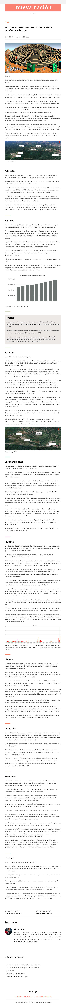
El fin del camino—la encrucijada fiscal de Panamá (22, 968)
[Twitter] (33, 992)
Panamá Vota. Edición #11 (44, 913)
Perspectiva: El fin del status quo (16, 977)
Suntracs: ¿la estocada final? (15, 974)
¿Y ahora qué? (10, 971)
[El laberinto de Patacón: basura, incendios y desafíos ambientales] (33, 58)
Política (7, 22)
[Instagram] (30, 992)
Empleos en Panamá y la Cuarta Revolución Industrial (23, 965)
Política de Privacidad (24, 997)
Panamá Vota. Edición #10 (13, 913)
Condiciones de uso (44, 997)
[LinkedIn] (36, 992)
